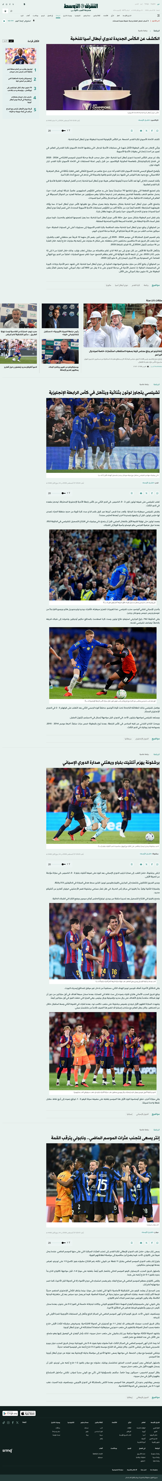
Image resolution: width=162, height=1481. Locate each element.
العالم (118, 16)
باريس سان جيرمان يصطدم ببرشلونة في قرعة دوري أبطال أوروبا (20, 100)
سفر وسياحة (56, 1432)
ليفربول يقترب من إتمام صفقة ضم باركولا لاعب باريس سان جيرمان (19, 70)
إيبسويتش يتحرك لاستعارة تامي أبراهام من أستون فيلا (20, 79)
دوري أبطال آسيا (121, 285)
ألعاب (28, 16)
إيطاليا (129, 1397)
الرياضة (58, 16)
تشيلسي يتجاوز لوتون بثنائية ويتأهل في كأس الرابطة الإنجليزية (104, 393)
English (153, 4)
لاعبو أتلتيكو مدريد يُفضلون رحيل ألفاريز (20, 367)
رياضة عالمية (142, 31)
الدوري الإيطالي (142, 1397)
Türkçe (146, 4)
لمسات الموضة (56, 1435)
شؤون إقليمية (156, 1442)
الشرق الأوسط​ (127, 16)
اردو (141, 4)
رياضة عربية (156, 1457)
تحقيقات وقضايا (140, 1457)
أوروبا (143, 1432)
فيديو (43, 16)
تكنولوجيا (77, 16)
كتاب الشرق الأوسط (125, 1435)
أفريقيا (143, 1439)
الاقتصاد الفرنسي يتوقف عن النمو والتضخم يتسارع (130, 21)
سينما (101, 1435)
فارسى (137, 4)
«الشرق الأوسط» (144, 120)
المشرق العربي (153, 1439)
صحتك (86, 1428)
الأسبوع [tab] (5, 41)
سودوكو (100, 1457)
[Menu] (158, 16)
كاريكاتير (129, 1432)
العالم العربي (156, 1428)
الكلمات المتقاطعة (98, 1454)
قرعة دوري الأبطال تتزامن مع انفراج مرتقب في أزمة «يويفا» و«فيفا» (19, 110)
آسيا (144, 1435)
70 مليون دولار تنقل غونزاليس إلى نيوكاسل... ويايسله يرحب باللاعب (19, 89)
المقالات (129, 1428)
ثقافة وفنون (96, 16)
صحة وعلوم (86, 16)
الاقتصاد (105, 16)
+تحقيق (143, 1461)
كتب (101, 1428)
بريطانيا (128, 738)
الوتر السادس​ (99, 1432)
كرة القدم (136, 285)
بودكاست (35, 16)
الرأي (112, 16)
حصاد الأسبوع (141, 1454)
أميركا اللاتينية (141, 1442)
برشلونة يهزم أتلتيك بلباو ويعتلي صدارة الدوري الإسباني (111, 763)
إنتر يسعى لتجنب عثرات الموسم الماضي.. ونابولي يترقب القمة (105, 1138)
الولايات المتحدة (141, 1428)
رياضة (146, 285)
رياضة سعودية (155, 1454)
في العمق (50, 16)
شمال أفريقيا (153, 1435)
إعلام (101, 1439)
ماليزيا (108, 285)
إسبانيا (129, 1114)
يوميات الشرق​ (67, 16)
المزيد (22, 16)
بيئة (87, 1435)
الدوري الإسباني (142, 1114)
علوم (87, 1432)
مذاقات (58, 1428)
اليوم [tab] (11, 41)
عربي (158, 4)
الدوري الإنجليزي (142, 738)
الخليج (155, 1432)
